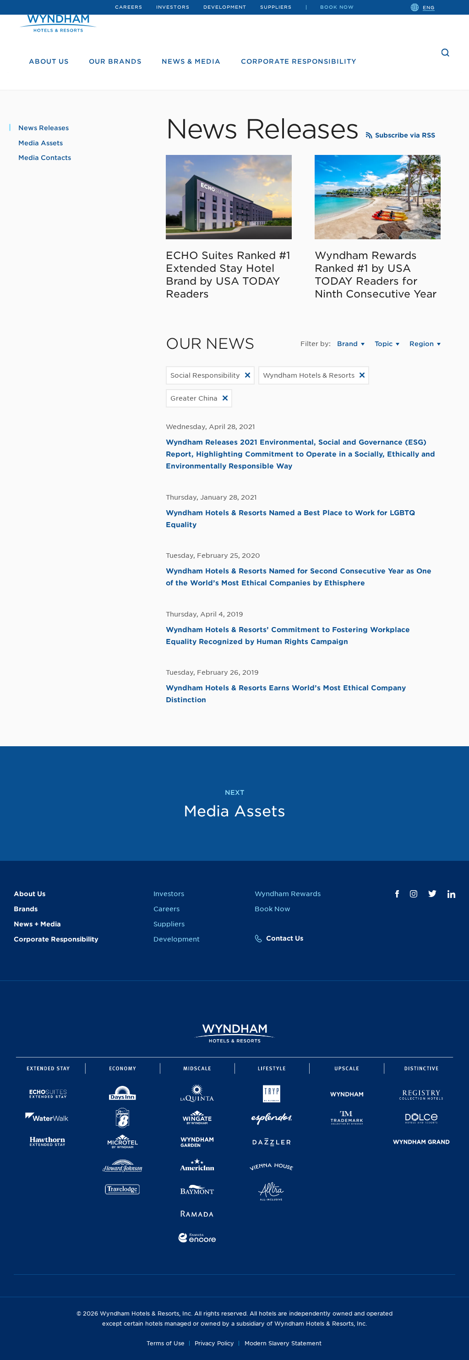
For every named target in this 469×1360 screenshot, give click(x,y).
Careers (128, 7)
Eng (429, 7)
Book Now (337, 7)
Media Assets (40, 143)
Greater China (194, 398)
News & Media (191, 61)
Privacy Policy (214, 1343)
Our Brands (115, 61)
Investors (173, 7)
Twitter (432, 893)
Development (224, 7)
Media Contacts (44, 157)
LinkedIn (451, 894)
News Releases (43, 128)
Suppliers (276, 7)
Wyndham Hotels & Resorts (308, 375)
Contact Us (284, 938)
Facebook (397, 893)
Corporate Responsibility (299, 61)
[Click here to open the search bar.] (446, 53)
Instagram (413, 893)
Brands (26, 909)
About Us (49, 61)
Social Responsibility (205, 375)
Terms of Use (166, 1343)
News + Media (37, 924)
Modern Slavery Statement (283, 1343)
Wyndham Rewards (288, 893)
